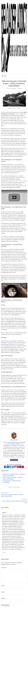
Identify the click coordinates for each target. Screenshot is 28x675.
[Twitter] (11, 467)
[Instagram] (16, 467)
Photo (9, 108)
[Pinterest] (21, 467)
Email (3, 592)
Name (3, 585)
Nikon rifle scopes (18, 419)
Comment (4, 567)
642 (13, 448)
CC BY (18, 108)
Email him (22, 456)
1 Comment (19, 88)
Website (3, 598)
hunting (3, 233)
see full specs (12, 319)
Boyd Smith (13, 88)
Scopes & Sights (16, 487)
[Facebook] (6, 467)
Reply (4, 552)
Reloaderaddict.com (13, 442)
